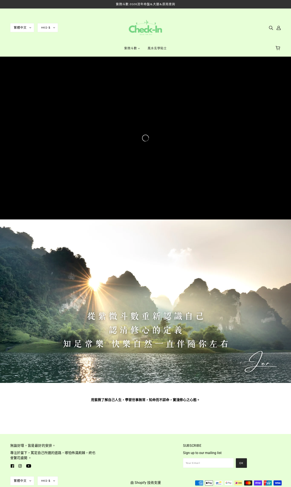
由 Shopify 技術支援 (145, 483)
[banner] (145, 27)
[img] (271, 27)
